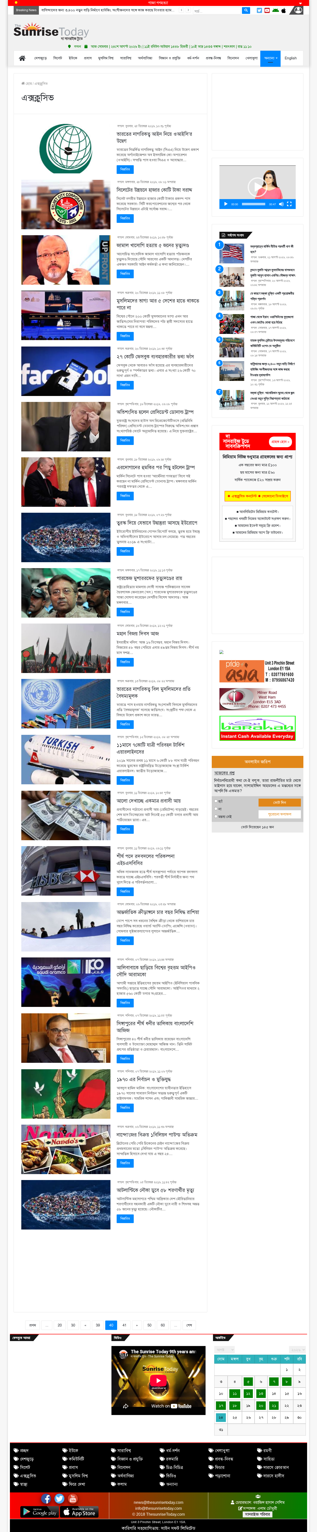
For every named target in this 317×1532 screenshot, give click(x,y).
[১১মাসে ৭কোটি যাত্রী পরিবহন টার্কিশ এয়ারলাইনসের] (65, 759)
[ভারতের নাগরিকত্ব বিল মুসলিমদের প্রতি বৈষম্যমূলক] (65, 703)
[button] (257, 187)
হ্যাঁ (220, 801)
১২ (248, 1393)
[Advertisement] (208, 27)
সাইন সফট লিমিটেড (178, 1528)
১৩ (261, 1393)
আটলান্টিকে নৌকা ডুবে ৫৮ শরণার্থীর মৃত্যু (155, 1190)
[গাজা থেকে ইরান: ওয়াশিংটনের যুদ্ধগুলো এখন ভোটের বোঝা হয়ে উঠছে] (231, 324)
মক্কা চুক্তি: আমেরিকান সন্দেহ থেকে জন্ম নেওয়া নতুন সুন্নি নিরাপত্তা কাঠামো (92, 10)
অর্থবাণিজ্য (125, 1476)
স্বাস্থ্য (23, 1484)
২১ (274, 1405)
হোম (28, 83)
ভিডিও (171, 1476)
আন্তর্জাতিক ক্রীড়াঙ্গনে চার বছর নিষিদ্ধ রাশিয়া (158, 912)
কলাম (122, 1484)
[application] (257, 187)
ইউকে (73, 1450)
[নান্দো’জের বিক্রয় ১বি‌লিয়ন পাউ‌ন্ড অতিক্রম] (65, 1149)
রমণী (268, 1450)
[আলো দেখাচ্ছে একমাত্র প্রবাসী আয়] (65, 815)
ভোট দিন (279, 802)
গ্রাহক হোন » (280, 442)
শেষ (189, 1325)
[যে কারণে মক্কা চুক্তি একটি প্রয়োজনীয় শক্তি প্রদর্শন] (231, 300)
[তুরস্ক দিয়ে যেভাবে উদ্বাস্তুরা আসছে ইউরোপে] (65, 537)
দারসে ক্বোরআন (276, 1467)
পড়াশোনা (222, 1476)
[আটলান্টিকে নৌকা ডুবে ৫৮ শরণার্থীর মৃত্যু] (65, 1205)
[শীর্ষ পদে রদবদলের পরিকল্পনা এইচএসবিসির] (65, 871)
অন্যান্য (172, 1484)
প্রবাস (73, 1467)
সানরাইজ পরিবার (257, 1514)
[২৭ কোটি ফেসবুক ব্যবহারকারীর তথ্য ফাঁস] (65, 371)
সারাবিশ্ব (124, 1450)
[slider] (253, 204)
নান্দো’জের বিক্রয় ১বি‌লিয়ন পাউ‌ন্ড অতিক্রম (157, 1135)
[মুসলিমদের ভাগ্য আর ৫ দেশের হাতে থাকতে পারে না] (65, 315)
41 (125, 1325)
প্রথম (32, 1325)
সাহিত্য (269, 1459)
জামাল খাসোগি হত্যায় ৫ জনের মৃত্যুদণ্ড (153, 245)
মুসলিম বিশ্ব (78, 1476)
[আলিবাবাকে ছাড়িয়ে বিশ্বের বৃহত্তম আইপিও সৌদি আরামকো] (65, 982)
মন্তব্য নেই (225, 816)
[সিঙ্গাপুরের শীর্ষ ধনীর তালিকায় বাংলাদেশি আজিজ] (65, 1038)
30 (73, 1325)
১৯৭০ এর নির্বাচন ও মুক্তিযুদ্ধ (144, 1079)
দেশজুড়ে (27, 1459)
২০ (261, 1405)
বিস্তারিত (125, 169)
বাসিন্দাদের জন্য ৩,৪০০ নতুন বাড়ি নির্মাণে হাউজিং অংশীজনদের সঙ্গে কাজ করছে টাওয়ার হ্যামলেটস (272, 369)
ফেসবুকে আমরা (21, 1337)
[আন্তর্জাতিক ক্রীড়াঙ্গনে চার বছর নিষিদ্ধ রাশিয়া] (65, 927)
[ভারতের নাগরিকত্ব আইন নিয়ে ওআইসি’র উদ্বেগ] (65, 148)
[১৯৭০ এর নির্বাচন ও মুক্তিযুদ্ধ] (65, 1094)
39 (98, 1325)
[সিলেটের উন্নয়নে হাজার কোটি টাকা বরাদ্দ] (65, 204)
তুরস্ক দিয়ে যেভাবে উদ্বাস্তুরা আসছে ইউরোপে (157, 523)
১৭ (221, 1405)
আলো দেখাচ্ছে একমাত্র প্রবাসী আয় (149, 801)
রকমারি (172, 1459)
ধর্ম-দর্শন (173, 1450)
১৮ (235, 1405)
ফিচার (220, 1467)
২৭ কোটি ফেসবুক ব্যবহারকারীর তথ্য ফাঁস (155, 357)
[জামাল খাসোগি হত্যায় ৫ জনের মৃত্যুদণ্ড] (65, 260)
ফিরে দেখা (77, 1484)
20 (60, 1325)
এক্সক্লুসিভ (28, 1476)
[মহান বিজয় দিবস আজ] (65, 648)
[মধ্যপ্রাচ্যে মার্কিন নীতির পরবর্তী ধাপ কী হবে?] (231, 253)
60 (163, 1325)
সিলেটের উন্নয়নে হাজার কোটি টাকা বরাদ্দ (154, 190)
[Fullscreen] (289, 204)
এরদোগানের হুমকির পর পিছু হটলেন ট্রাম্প (156, 467)
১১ (235, 1393)
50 (149, 1325)
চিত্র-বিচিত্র (174, 1467)
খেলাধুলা (222, 1450)
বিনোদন (123, 1467)
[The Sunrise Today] (51, 31)
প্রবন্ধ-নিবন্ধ (224, 1459)
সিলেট (25, 1467)
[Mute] (281, 204)
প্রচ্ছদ (24, 1450)
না (219, 809)
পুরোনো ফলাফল (279, 814)
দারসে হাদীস (274, 1476)
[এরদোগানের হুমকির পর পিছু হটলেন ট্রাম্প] (65, 482)
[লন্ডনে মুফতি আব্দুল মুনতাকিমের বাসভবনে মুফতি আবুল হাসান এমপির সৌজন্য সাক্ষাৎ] (231, 277)
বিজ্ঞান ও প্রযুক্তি (130, 1459)
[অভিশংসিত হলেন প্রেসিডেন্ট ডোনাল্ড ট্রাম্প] (65, 426)
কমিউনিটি (76, 1459)
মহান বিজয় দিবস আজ (138, 634)
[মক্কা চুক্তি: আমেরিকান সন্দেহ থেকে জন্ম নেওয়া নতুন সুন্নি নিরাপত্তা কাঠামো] (231, 400)
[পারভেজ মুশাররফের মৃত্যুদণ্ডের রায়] (65, 593)
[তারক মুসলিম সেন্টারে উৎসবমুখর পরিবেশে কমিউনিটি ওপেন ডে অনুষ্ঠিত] (231, 347)
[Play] (225, 204)
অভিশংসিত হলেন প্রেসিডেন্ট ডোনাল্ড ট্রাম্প (155, 412)
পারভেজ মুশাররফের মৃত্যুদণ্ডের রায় (149, 578)
